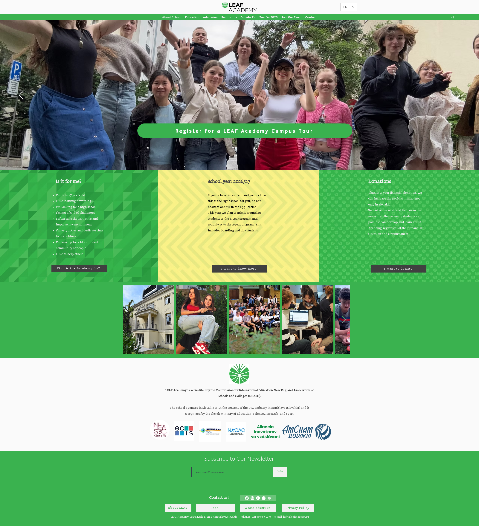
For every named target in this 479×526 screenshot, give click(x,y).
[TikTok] (264, 498)
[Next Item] (344, 319)
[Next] (458, 95)
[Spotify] (269, 498)
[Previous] (21, 95)
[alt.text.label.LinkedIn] (258, 498)
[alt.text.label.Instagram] (252, 498)
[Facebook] (247, 498)
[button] (192, 17)
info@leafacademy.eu (296, 517)
